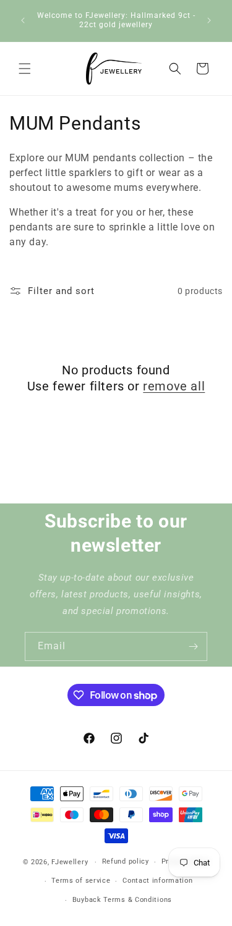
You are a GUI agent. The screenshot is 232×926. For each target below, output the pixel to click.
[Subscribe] (193, 646)
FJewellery (69, 862)
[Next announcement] (209, 20)
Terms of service (80, 881)
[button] (24, 68)
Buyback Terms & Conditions (122, 900)
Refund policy (125, 861)
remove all (174, 386)
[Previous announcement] (23, 20)
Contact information (157, 881)
